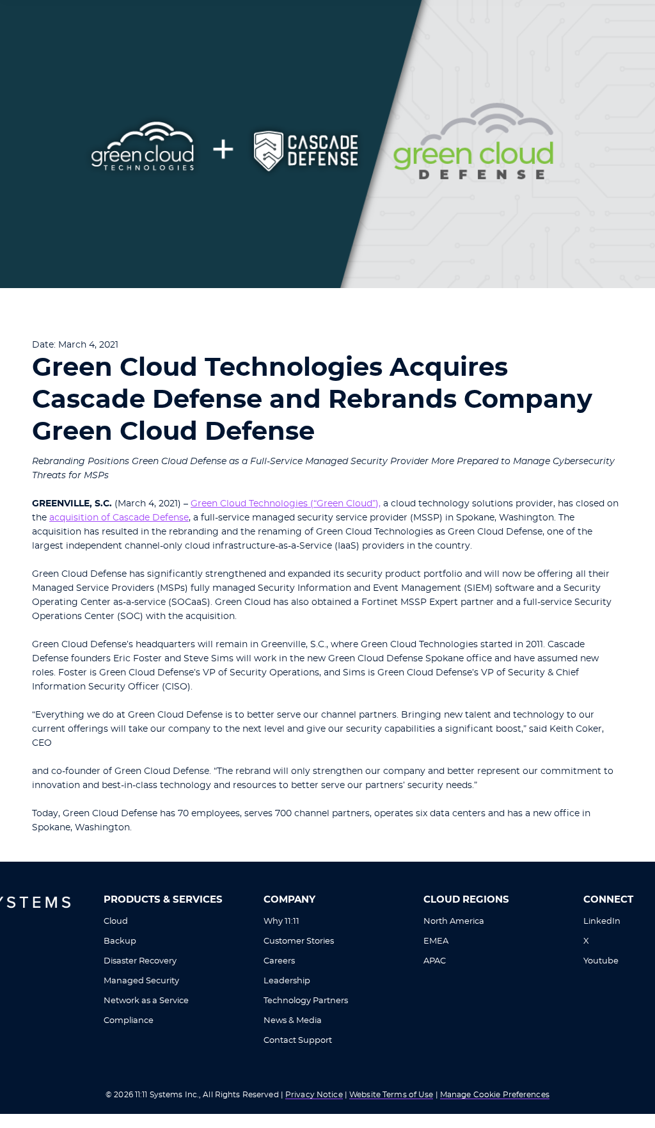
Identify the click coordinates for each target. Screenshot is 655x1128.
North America (453, 921)
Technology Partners (306, 1001)
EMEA (435, 941)
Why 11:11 (281, 921)
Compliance (129, 1021)
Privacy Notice (314, 1095)
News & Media (293, 1021)
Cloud (116, 921)
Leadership (287, 981)
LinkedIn (601, 921)
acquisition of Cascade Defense (119, 517)
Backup (120, 941)
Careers (279, 961)
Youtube (601, 961)
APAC (434, 961)
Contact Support (298, 1040)
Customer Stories (299, 941)
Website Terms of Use (391, 1095)
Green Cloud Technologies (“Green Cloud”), (286, 503)
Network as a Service (146, 1001)
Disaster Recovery (140, 961)
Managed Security (141, 981)
